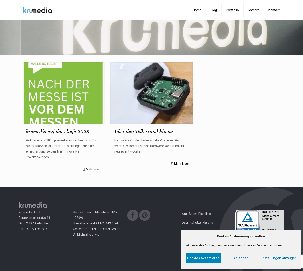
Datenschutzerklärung (197, 222)
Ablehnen (240, 258)
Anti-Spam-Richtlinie (196, 214)
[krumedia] (37, 10)
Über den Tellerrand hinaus (144, 131)
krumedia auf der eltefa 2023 (57, 131)
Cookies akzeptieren (203, 258)
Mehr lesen (93, 169)
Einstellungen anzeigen (278, 258)
